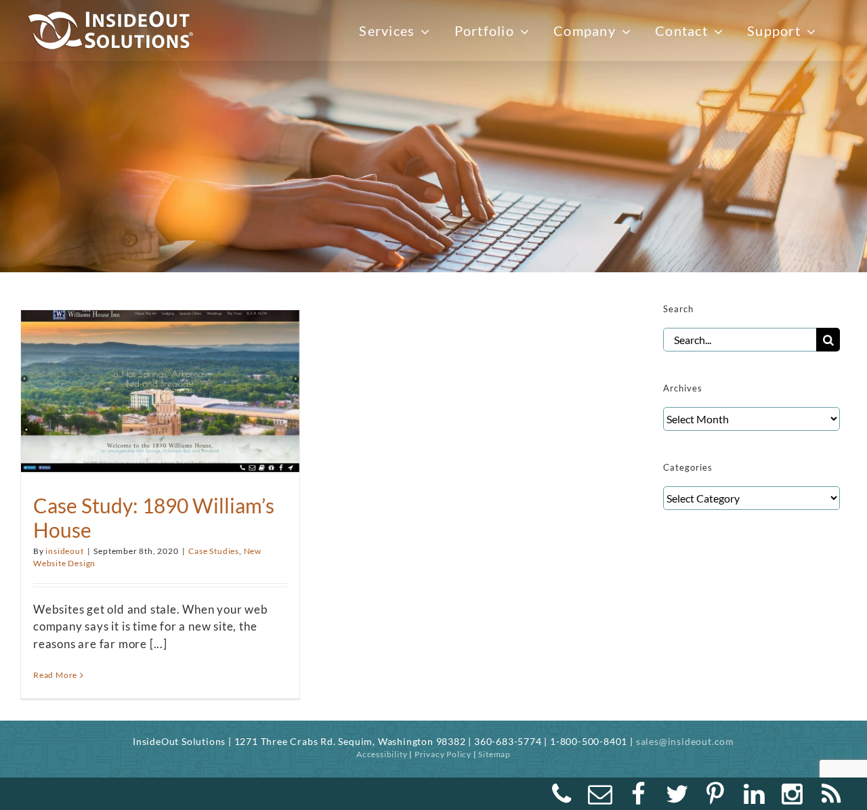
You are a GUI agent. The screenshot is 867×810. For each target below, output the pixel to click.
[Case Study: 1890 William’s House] (160, 384)
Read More (55, 675)
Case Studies (213, 551)
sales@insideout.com (685, 741)
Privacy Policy (443, 754)
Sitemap (494, 754)
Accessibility (381, 754)
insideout (64, 551)
